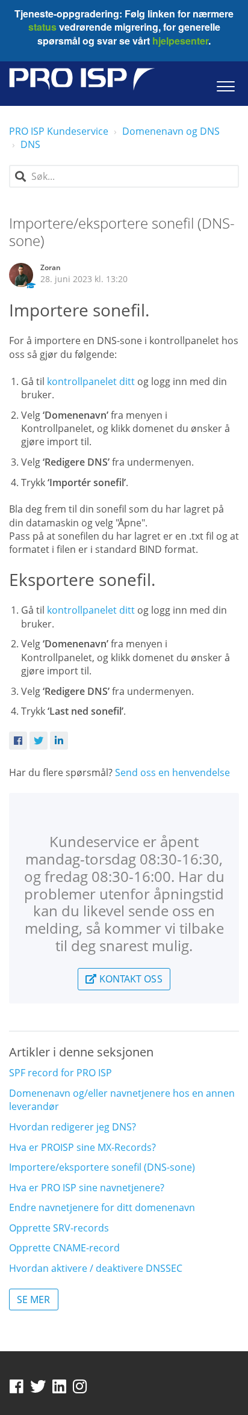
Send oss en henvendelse (172, 772)
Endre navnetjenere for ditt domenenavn (102, 1207)
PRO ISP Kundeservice (58, 131)
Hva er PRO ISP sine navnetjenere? (86, 1187)
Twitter (38, 741)
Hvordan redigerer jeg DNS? (72, 1126)
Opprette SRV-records (59, 1228)
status (42, 27)
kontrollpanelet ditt (91, 381)
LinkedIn (59, 741)
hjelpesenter (179, 41)
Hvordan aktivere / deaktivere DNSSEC (95, 1268)
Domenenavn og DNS (171, 131)
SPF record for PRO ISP (60, 1072)
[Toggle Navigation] (225, 83)
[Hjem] (82, 79)
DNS (30, 144)
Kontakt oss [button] (129, 978)
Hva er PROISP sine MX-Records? (82, 1147)
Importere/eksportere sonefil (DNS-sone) (102, 1167)
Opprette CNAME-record (64, 1247)
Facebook (18, 741)
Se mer (34, 1299)
